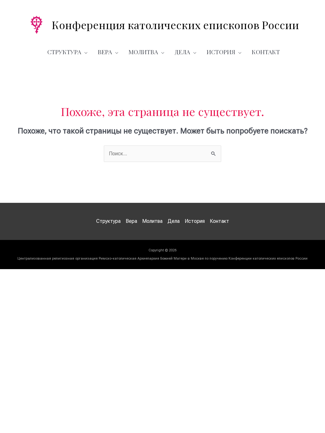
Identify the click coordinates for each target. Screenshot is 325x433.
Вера (105, 52)
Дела (182, 52)
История (221, 52)
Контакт (266, 52)
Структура (64, 52)
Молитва (143, 52)
